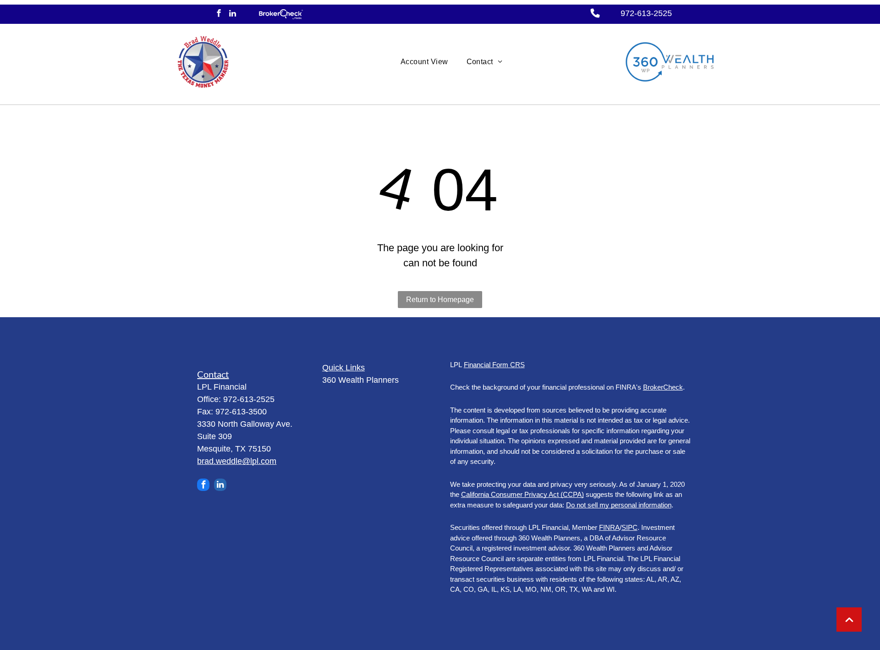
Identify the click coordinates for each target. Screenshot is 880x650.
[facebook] (219, 14)
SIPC (630, 527)
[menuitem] (424, 61)
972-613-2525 (646, 13)
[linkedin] (232, 14)
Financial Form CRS (494, 365)
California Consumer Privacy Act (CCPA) (522, 494)
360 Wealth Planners (360, 380)
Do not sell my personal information (618, 505)
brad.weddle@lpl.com (236, 461)
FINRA (609, 527)
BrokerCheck (663, 387)
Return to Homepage (440, 299)
